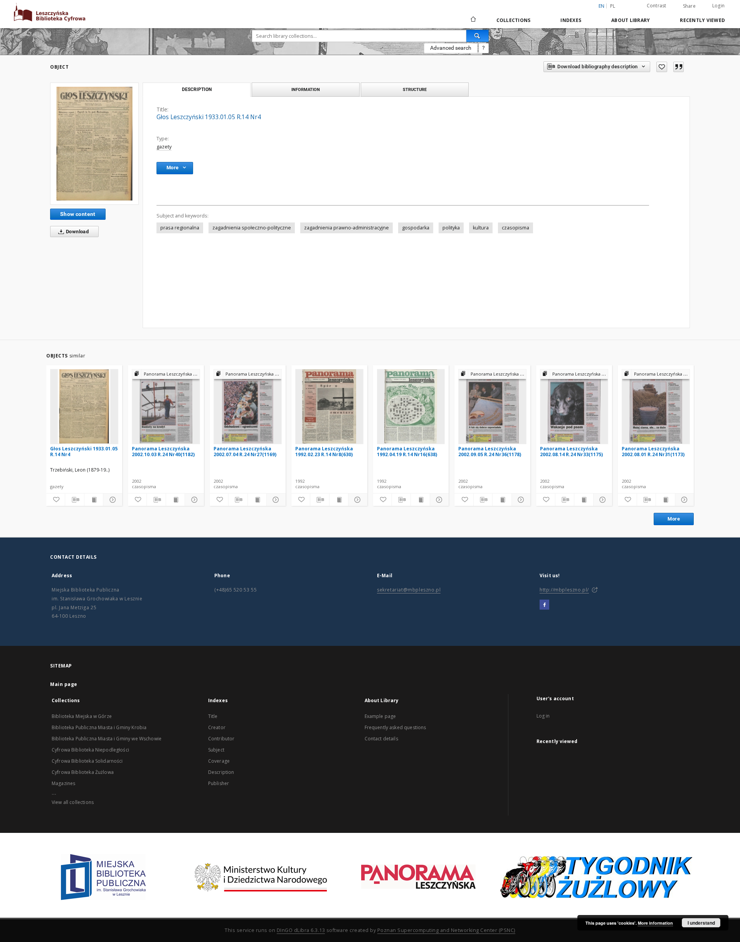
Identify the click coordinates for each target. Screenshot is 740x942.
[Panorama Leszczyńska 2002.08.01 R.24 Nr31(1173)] (656, 406)
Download (77, 231)
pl (613, 5)
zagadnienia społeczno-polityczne (251, 227)
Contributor (221, 738)
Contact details (381, 738)
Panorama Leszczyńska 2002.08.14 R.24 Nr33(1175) (571, 451)
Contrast (656, 5)
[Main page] (472, 20)
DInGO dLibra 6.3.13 (301, 930)
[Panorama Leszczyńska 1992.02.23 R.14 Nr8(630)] (329, 406)
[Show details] (111, 500)
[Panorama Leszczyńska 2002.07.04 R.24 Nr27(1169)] (247, 406)
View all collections (73, 802)
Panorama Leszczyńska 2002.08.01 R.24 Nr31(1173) (653, 451)
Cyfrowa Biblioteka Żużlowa (83, 772)
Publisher (218, 783)
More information (655, 923)
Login (718, 5)
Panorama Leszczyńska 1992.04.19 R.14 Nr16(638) (407, 451)
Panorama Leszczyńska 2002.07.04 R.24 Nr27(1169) (245, 451)
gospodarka (415, 227)
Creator (216, 727)
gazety (164, 146)
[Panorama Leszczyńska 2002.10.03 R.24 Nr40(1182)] (166, 406)
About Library (630, 20)
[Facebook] (544, 605)
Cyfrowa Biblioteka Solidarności (87, 761)
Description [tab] (197, 89)
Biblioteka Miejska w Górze (82, 716)
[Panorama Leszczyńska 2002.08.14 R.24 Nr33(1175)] (574, 406)
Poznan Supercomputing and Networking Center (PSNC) (446, 930)
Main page (63, 684)
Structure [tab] (415, 89)
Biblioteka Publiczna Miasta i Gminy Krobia (99, 727)
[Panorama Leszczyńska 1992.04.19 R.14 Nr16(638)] (411, 406)
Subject (216, 750)
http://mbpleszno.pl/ (564, 589)
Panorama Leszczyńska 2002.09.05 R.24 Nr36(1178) (489, 451)
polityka (451, 227)
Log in (543, 716)
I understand (701, 922)
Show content (78, 214)
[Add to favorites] (661, 67)
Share (689, 6)
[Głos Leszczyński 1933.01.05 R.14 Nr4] (94, 144)
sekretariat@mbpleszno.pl (409, 589)
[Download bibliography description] (74, 500)
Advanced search (450, 48)
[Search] (477, 36)
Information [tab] (305, 89)
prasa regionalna (179, 227)
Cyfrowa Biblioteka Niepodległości (90, 750)
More (674, 519)
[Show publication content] (93, 500)
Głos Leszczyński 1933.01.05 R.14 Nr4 (84, 451)
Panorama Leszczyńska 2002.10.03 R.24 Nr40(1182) (163, 451)
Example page (380, 716)
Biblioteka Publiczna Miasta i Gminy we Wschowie (106, 738)
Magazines (63, 783)
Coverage (219, 761)
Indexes (570, 20)
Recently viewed (702, 20)
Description (221, 772)
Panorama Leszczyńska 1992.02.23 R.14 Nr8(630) (324, 451)
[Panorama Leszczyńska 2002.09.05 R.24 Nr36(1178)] (492, 406)
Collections (513, 20)
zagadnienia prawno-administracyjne (346, 227)
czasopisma (515, 227)
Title (213, 716)
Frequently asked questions (395, 727)
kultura (481, 227)
